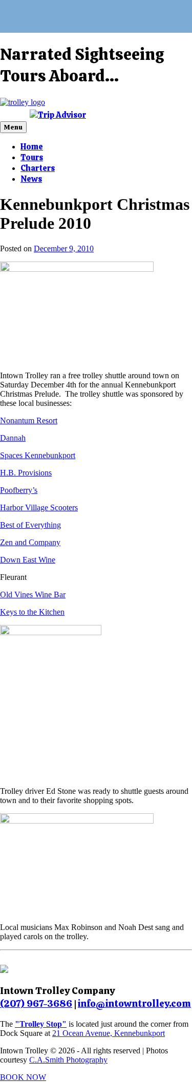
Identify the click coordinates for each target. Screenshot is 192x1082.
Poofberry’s (18, 490)
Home (31, 146)
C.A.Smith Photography (68, 1059)
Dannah (13, 438)
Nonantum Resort (28, 420)
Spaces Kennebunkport (37, 455)
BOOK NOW (23, 1077)
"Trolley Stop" (41, 1024)
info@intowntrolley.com (134, 1003)
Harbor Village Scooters (39, 507)
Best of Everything (30, 525)
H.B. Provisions (26, 472)
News (31, 179)
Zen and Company (30, 542)
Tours (31, 157)
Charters (37, 168)
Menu (13, 127)
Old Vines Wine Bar (33, 594)
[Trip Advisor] (58, 115)
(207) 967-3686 (36, 1003)
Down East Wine (27, 559)
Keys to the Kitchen (32, 612)
